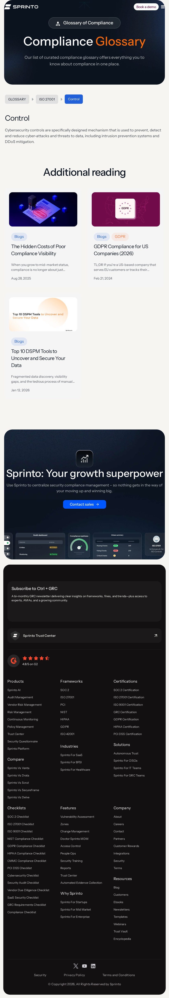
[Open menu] (163, 7)
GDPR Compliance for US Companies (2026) (121, 249)
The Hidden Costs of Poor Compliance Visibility (38, 249)
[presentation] (43, 209)
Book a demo (146, 7)
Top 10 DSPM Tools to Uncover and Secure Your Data (38, 358)
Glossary (17, 99)
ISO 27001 (47, 99)
